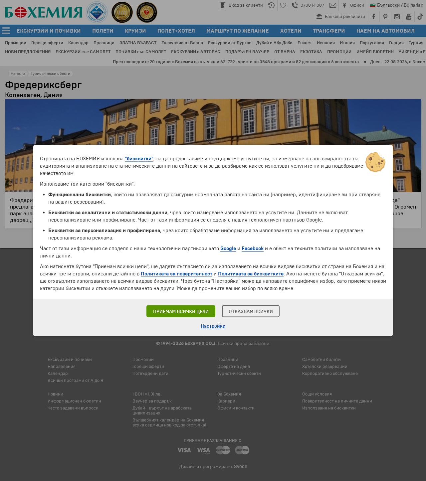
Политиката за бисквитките (251, 274)
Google (228, 248)
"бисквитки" (139, 159)
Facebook (253, 248)
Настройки (213, 326)
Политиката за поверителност (176, 274)
